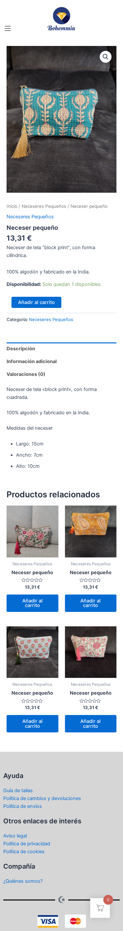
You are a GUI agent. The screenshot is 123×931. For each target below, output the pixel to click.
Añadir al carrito (36, 302)
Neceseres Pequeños (44, 206)
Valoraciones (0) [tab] (26, 374)
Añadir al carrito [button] (32, 603)
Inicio (12, 206)
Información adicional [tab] (32, 361)
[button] (7, 28)
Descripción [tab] (21, 349)
